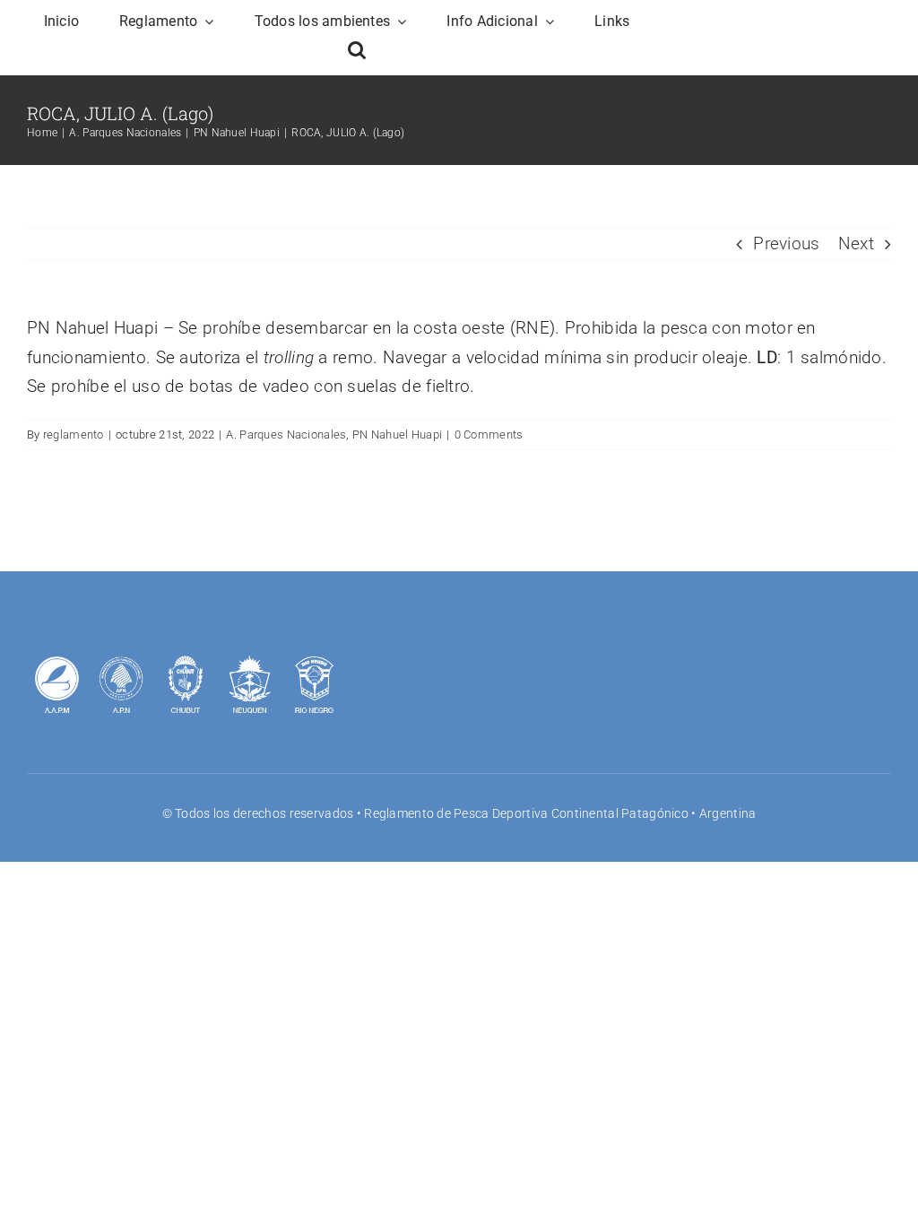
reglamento (73, 434)
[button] (357, 50)
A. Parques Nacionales (286, 434)
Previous (786, 243)
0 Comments (489, 434)
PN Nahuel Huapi (397, 434)
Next (856, 243)
